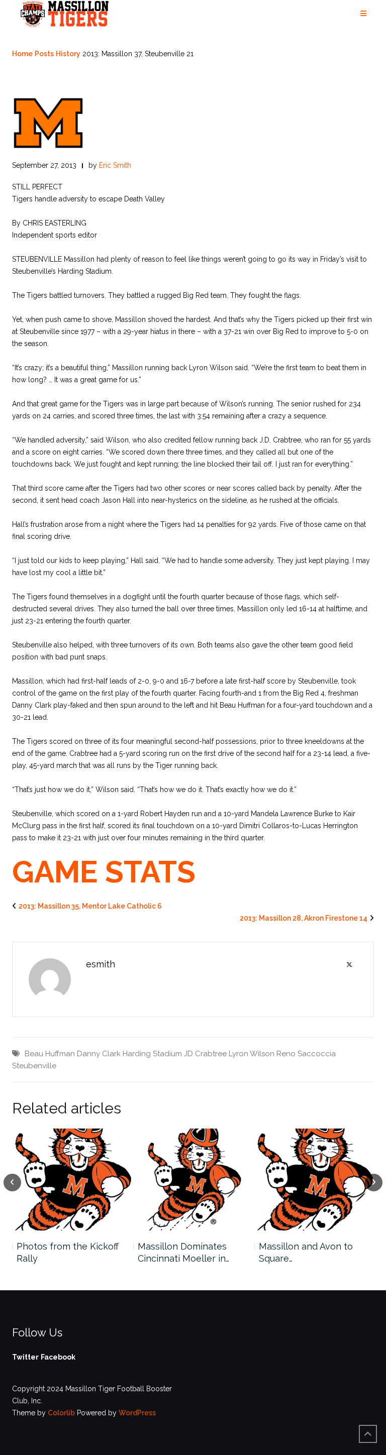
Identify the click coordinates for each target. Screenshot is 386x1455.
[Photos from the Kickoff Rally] (72, 1179)
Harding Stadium (152, 1053)
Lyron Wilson (251, 1053)
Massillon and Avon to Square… (306, 1252)
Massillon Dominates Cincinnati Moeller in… (183, 1252)
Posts (44, 54)
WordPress (137, 1413)
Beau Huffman (50, 1053)
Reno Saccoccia (306, 1053)
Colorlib (61, 1413)
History (68, 54)
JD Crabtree (205, 1053)
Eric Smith (115, 165)
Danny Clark (99, 1053)
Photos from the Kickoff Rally (68, 1252)
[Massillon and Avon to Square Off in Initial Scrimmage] (314, 1179)
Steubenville (34, 1065)
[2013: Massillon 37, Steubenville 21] (48, 123)
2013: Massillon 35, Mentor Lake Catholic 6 (90, 906)
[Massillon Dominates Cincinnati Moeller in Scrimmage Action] (193, 1179)
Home (22, 54)
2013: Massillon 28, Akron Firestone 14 (303, 918)
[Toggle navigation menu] (363, 14)
